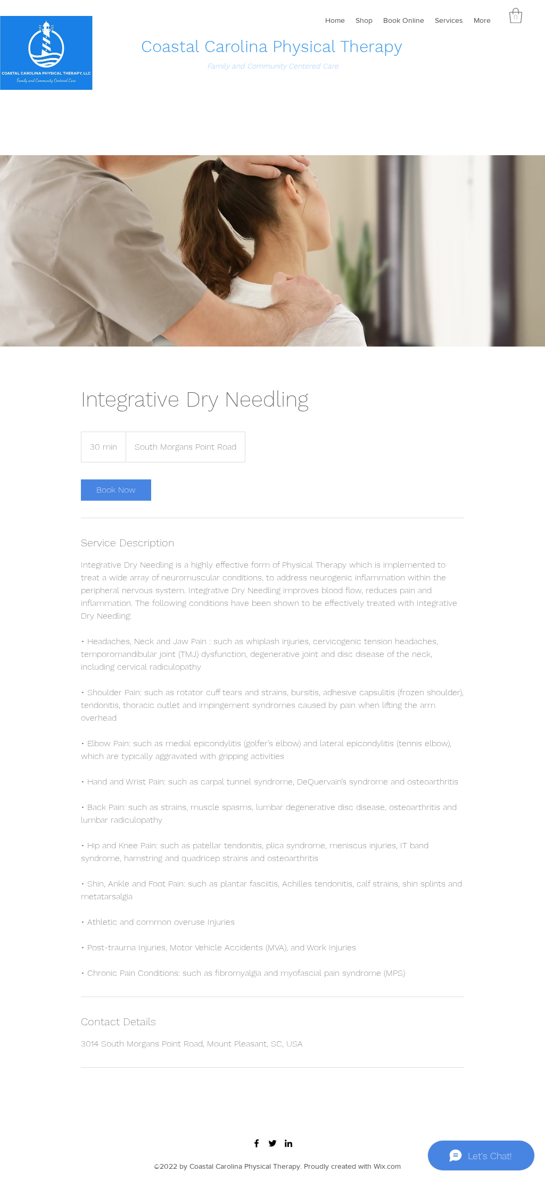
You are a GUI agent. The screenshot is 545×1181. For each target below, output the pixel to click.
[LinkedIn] (288, 1143)
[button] (515, 15)
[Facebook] (256, 1143)
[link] (116, 490)
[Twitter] (272, 1143)
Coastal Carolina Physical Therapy (271, 46)
